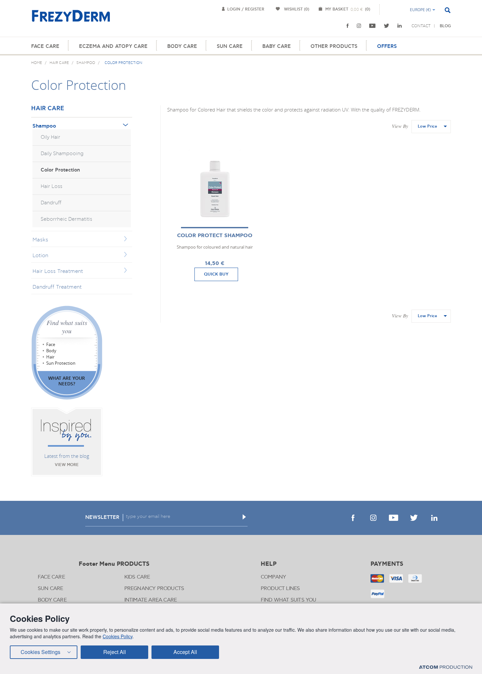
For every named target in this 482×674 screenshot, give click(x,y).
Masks (40, 240)
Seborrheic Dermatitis (66, 219)
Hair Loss (51, 186)
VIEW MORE (67, 464)
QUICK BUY (216, 274)
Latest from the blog (66, 456)
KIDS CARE (137, 577)
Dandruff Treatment (57, 287)
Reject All (114, 652)
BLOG (445, 26)
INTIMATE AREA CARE (150, 600)
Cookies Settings (40, 652)
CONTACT (421, 26)
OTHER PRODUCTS (334, 46)
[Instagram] (359, 26)
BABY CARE (276, 46)
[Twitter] (386, 26)
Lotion (40, 255)
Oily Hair (50, 137)
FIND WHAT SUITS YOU (288, 600)
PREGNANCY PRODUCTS (154, 588)
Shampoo (44, 126)
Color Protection (60, 170)
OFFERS (387, 46)
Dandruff (51, 203)
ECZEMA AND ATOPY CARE (113, 46)
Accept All (185, 652)
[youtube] (372, 26)
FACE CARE (45, 46)
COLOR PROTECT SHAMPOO (214, 235)
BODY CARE (182, 46)
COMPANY (273, 577)
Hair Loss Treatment (57, 271)
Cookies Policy (117, 636)
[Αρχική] (70, 19)
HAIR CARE (47, 108)
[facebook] (348, 26)
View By (400, 126)
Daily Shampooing (62, 153)
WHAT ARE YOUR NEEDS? (66, 380)
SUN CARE (230, 46)
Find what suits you (67, 326)
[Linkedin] (399, 26)
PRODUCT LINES (280, 588)
